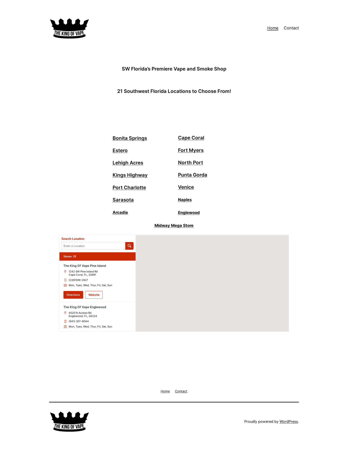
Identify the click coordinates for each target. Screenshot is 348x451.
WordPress (289, 421)
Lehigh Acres (128, 163)
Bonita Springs (130, 138)
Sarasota (123, 200)
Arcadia (120, 212)
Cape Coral (191, 138)
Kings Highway (130, 175)
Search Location (72, 238)
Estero (120, 150)
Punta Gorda (192, 175)
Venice (186, 187)
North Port (190, 162)
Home (273, 28)
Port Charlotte (129, 187)
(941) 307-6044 (79, 321)
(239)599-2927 (78, 280)
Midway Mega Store (174, 225)
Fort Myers (191, 150)
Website (93, 294)
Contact (291, 28)
